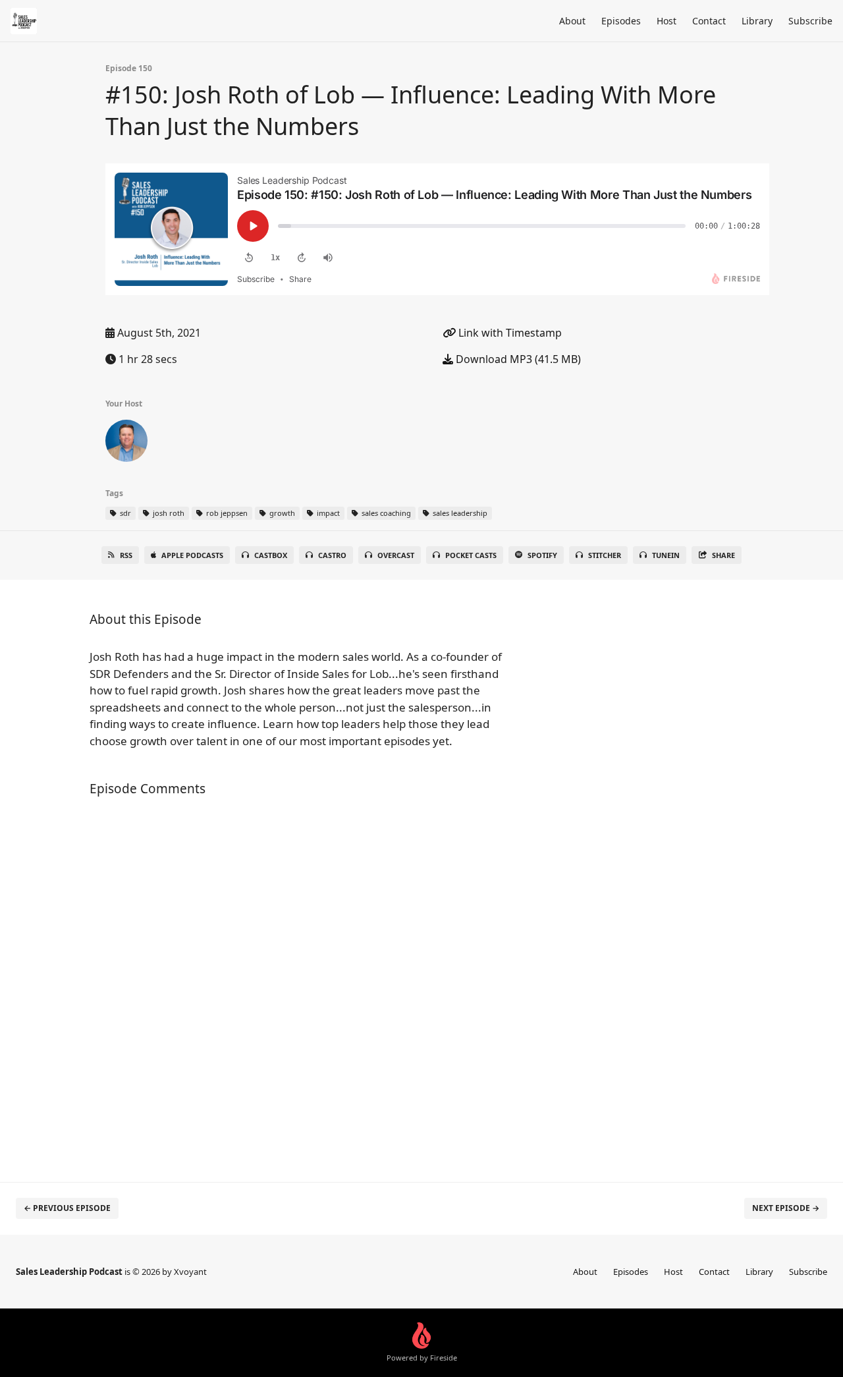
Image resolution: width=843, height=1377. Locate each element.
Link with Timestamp (509, 332)
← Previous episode (67, 1208)
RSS (126, 555)
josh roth (167, 513)
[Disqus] (306, 982)
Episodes (621, 20)
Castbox (270, 555)
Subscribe (810, 20)
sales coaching (385, 513)
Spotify (542, 555)
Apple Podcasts (192, 555)
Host (666, 20)
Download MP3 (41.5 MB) (517, 359)
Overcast (395, 555)
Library (757, 20)
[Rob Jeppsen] (126, 443)
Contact (709, 20)
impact (327, 513)
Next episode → (785, 1208)
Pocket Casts (471, 555)
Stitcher (604, 555)
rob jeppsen (226, 513)
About (572, 20)
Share (723, 555)
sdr (124, 513)
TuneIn (666, 555)
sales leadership (459, 513)
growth (281, 513)
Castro (332, 555)
